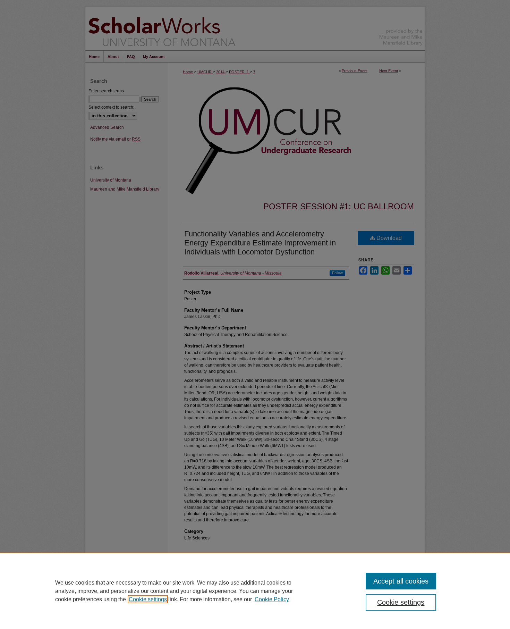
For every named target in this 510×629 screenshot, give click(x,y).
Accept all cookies (400, 581)
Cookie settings (148, 599)
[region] (255, 591)
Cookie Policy (272, 599)
